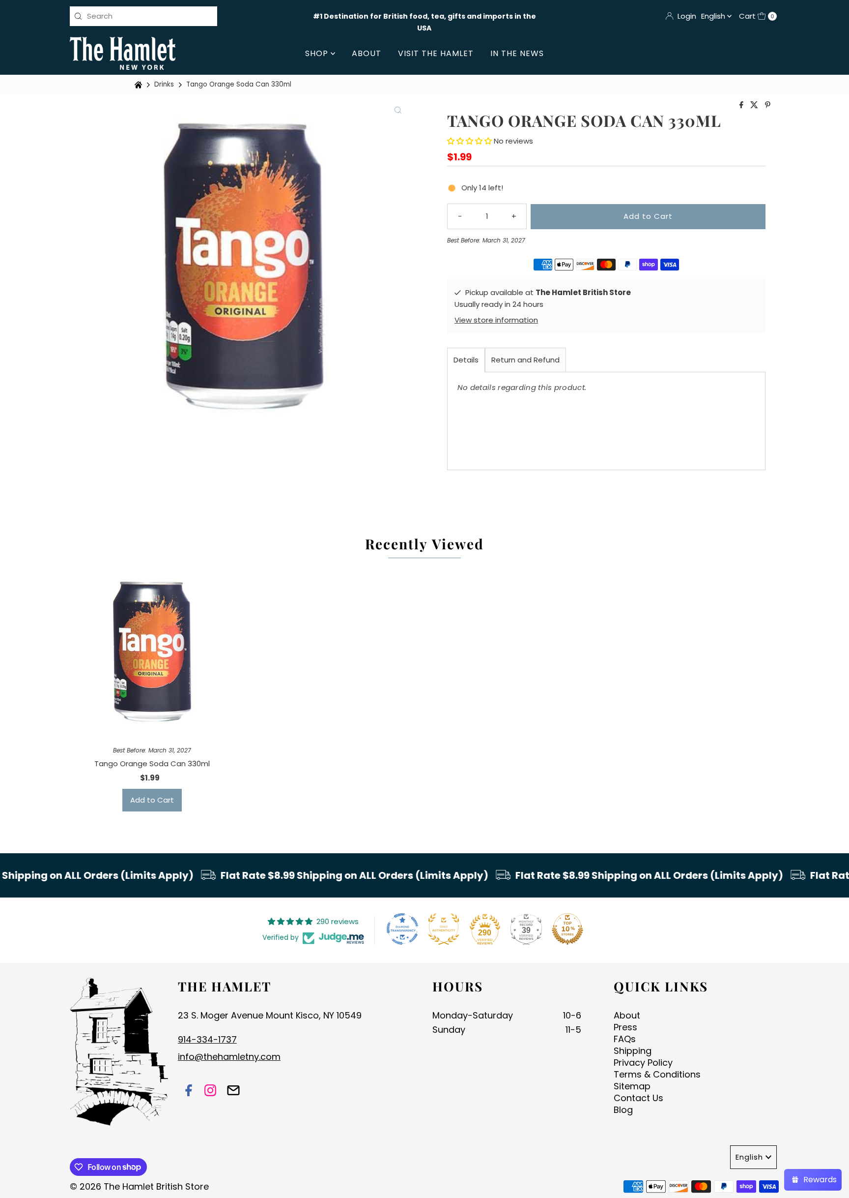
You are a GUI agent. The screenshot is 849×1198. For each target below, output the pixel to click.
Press (625, 1027)
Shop (318, 53)
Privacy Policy (643, 1062)
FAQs (625, 1039)
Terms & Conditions (657, 1074)
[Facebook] (189, 1091)
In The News (517, 53)
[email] (233, 1091)
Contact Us (638, 1098)
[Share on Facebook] (742, 105)
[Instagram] (210, 1091)
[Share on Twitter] (755, 105)
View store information (496, 320)
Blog (623, 1110)
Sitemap (632, 1086)
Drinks (164, 84)
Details (466, 360)
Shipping (632, 1051)
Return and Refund (525, 360)
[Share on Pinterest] (767, 105)
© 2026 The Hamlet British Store (139, 1186)
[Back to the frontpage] (139, 85)
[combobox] (143, 16)
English (714, 16)
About (366, 53)
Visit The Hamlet (436, 53)
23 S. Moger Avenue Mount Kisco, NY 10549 (270, 1015)
